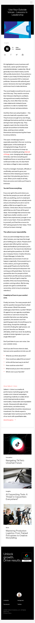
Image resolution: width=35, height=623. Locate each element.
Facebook (7, 604)
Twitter (20, 604)
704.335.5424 (7, 583)
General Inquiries (7, 585)
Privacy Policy (7, 613)
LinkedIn (6, 600)
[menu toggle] (31, 2)
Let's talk (5, 595)
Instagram (21, 600)
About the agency (8, 420)
